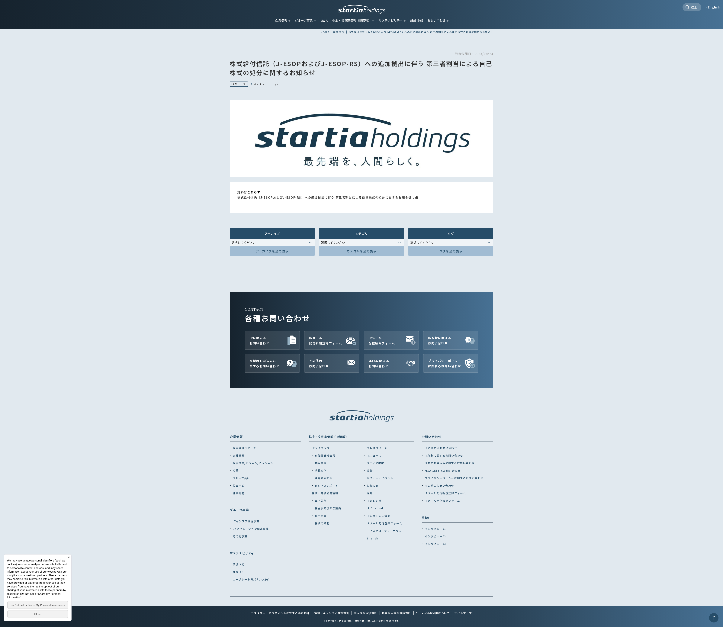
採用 (370, 493)
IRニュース (238, 84)
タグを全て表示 (450, 251)
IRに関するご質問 (378, 516)
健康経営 (238, 493)
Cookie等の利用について (433, 613)
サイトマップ (463, 613)
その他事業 (240, 536)
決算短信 (320, 470)
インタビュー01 (435, 529)
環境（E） (239, 564)
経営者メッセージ (244, 448)
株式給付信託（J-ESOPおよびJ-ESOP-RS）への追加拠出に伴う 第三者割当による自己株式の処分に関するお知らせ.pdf (328, 197)
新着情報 (416, 20)
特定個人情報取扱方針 (396, 613)
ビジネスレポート (326, 485)
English (714, 7)
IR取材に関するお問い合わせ (439, 340)
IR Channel (375, 508)
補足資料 (320, 463)
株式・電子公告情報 (325, 493)
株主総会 (320, 516)
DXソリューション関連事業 (251, 529)
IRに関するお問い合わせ (259, 340)
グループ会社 (241, 478)
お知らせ (372, 485)
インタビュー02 (435, 536)
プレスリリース (377, 448)
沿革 (236, 470)
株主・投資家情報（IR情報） (351, 20)
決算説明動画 (324, 478)
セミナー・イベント (380, 478)
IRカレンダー (375, 501)
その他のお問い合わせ (319, 363)
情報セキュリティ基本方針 (331, 613)
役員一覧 (238, 485)
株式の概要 (322, 523)
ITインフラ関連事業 (246, 521)
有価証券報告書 (325, 455)
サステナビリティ (391, 20)
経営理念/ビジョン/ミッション (253, 463)
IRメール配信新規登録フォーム (325, 340)
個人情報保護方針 (365, 613)
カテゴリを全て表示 (361, 251)
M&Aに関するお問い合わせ (378, 363)
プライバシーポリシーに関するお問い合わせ (444, 363)
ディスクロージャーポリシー (386, 531)
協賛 (370, 470)
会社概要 (238, 455)
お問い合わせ (436, 20)
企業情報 (281, 20)
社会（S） (239, 572)
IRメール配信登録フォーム (384, 523)
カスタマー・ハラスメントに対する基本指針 (280, 613)
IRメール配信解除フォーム (381, 340)
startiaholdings (264, 84)
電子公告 (320, 501)
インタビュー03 (435, 544)
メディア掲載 (375, 463)
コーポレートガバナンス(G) (251, 579)
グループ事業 (304, 20)
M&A (324, 20)
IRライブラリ (320, 448)
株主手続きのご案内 (328, 508)
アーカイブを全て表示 (272, 251)
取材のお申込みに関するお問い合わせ (264, 363)
